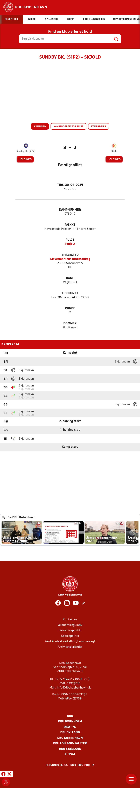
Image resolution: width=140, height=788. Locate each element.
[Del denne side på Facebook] (3, 774)
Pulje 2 (70, 244)
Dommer (70, 323)
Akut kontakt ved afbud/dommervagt (70, 641)
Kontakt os (70, 619)
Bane (70, 278)
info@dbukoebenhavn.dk (74, 687)
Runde (70, 308)
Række (70, 224)
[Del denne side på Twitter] (9, 774)
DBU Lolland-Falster (70, 743)
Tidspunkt (70, 293)
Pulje (70, 240)
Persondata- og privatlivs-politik (70, 765)
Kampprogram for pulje (68, 127)
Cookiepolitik (70, 636)
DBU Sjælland (70, 749)
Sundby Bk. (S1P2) (26, 151)
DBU (70, 716)
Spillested (70, 255)
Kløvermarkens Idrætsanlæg (70, 259)
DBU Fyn (70, 727)
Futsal (70, 754)
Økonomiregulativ (70, 625)
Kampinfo (40, 127)
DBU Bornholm (70, 721)
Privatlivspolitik (70, 630)
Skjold (114, 151)
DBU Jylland (70, 732)
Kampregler (98, 127)
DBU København (70, 738)
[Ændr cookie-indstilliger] (6, 782)
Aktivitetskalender (70, 647)
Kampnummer (70, 209)
